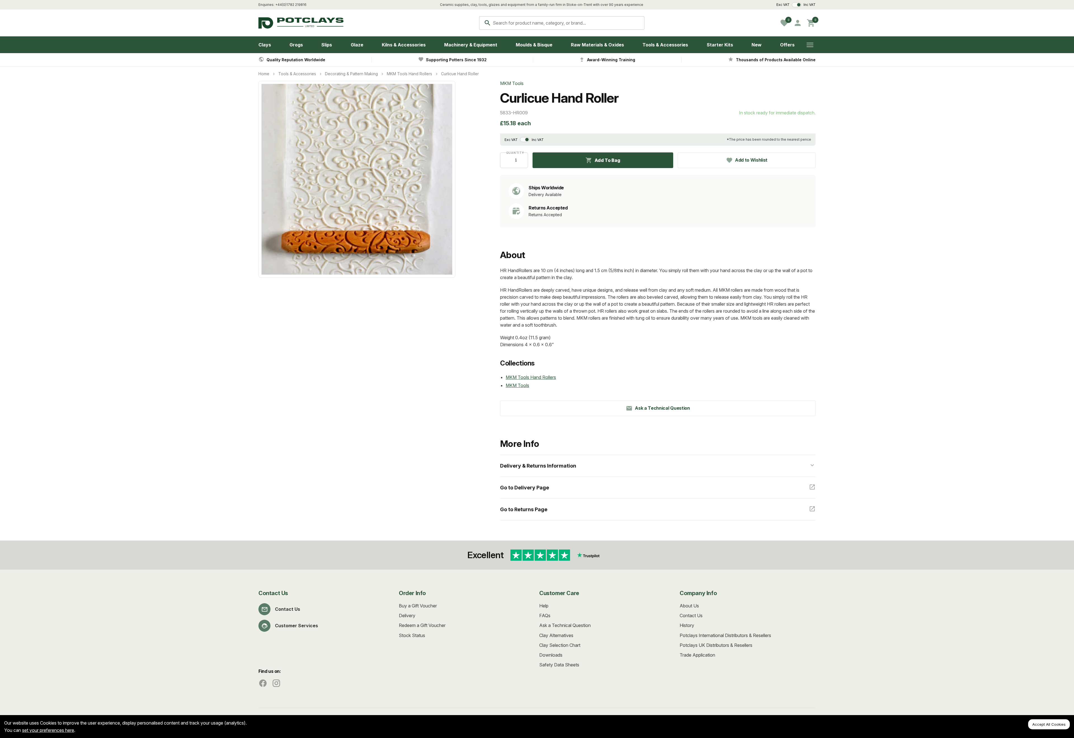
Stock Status (412, 635)
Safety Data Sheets (559, 665)
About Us (689, 606)
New (757, 45)
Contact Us (287, 609)
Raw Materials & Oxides (597, 45)
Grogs (296, 45)
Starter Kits (720, 45)
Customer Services (296, 625)
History (687, 625)
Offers (787, 45)
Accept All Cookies (1049, 724)
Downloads (550, 655)
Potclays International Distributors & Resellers (725, 635)
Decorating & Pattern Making (351, 73)
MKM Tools (517, 385)
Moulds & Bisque (534, 45)
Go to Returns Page (523, 509)
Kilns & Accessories (404, 45)
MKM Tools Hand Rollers (409, 73)
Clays (264, 45)
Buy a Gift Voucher (418, 606)
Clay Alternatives (556, 635)
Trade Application (697, 655)
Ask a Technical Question (565, 625)
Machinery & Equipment (470, 45)
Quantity (514, 152)
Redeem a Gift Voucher (422, 625)
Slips (326, 45)
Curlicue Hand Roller (460, 73)
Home (263, 73)
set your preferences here (48, 730)
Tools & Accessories (665, 45)
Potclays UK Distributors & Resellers (716, 645)
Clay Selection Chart (559, 645)
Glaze (357, 45)
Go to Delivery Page (524, 488)
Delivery (407, 615)
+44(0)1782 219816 (291, 5)
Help (543, 606)
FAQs (544, 615)
